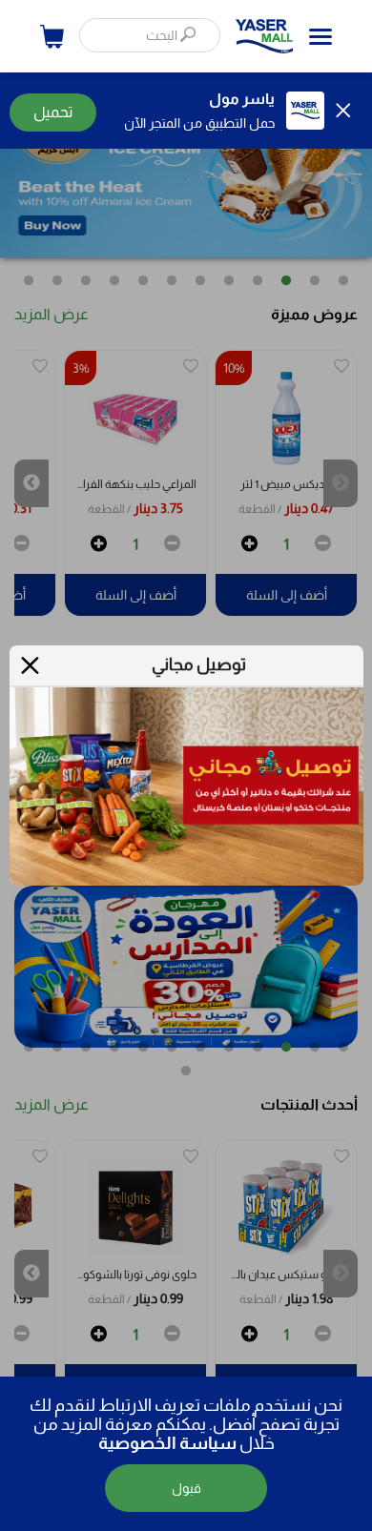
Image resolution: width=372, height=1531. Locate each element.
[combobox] (149, 35)
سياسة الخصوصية (167, 1443)
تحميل (52, 112)
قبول (186, 1488)
